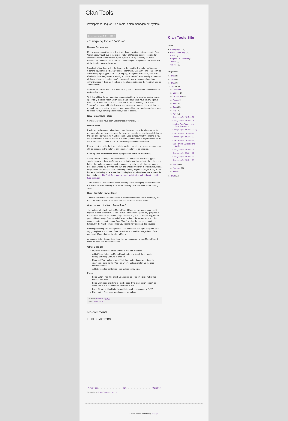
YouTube (174, 65)
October (176, 93)
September (177, 96)
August (176, 100)
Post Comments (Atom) (107, 392)
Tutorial (173, 62)
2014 (173, 176)
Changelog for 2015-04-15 (183, 150)
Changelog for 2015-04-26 (183, 121)
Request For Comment (179, 59)
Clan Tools (99, 12)
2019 (173, 79)
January (176, 171)
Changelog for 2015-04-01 (183, 160)
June (175, 107)
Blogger (155, 414)
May (175, 110)
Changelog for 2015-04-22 (183, 133)
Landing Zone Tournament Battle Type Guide (183, 125)
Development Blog (177, 53)
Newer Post (93, 388)
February (177, 168)
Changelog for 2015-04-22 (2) (184, 130)
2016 (173, 83)
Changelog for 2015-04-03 (183, 157)
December (177, 89)
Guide (172, 56)
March (175, 164)
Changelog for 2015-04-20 (183, 140)
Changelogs (98, 301)
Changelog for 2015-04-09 (183, 153)
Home (125, 388)
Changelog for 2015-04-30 (183, 117)
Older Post (156, 388)
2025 (173, 76)
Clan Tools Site (181, 37)
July (175, 103)
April (175, 114)
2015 (173, 86)
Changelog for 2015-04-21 (183, 137)
